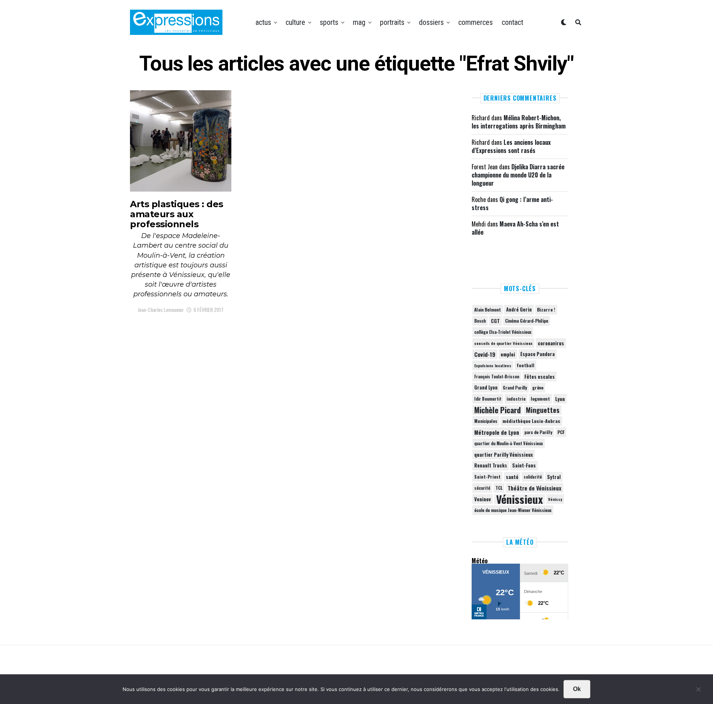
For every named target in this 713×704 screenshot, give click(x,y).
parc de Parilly (538, 432)
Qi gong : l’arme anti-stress (512, 203)
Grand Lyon (486, 387)
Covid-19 (484, 354)
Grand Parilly (515, 388)
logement (540, 398)
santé (512, 476)
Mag (359, 22)
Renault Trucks (490, 465)
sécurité (482, 488)
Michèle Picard (497, 410)
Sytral (554, 476)
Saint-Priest (487, 476)
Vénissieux (519, 499)
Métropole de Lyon (496, 432)
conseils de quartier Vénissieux (503, 343)
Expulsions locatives (492, 365)
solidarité (533, 477)
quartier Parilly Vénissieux (503, 454)
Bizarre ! (546, 309)
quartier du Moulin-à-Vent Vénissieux (508, 443)
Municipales (485, 421)
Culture (295, 22)
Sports (329, 22)
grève (537, 387)
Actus (263, 22)
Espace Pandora (537, 354)
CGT (495, 321)
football (525, 365)
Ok (577, 689)
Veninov (482, 499)
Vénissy (555, 499)
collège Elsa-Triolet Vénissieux (502, 332)
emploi (508, 354)
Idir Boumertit (487, 399)
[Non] (698, 691)
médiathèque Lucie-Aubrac (531, 420)
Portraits (392, 22)
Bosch (480, 320)
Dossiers (431, 22)
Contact (512, 22)
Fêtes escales (539, 376)
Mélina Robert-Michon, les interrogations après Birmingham (519, 121)
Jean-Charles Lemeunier (161, 309)
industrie (516, 398)
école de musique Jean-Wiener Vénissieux (512, 510)
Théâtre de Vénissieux (534, 488)
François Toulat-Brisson (496, 376)
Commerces (475, 22)
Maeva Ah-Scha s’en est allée (515, 228)
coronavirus (551, 343)
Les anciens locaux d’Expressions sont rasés (511, 146)
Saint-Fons (524, 465)
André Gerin (519, 309)
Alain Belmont (487, 309)
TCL (498, 488)
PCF (560, 432)
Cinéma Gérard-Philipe (526, 320)
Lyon (560, 398)
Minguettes (543, 410)
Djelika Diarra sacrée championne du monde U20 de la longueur (518, 175)
